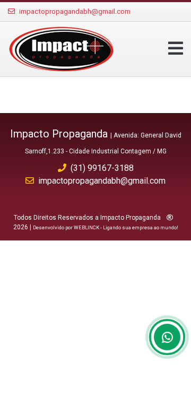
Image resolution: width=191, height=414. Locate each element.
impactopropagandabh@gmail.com (75, 11)
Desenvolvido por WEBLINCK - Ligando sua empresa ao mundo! (105, 227)
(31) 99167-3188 (102, 168)
